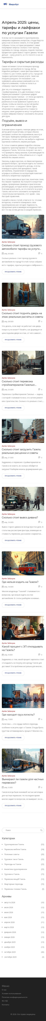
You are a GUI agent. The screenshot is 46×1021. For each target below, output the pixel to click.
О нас (4, 989)
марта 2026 (24, 927)
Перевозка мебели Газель (24, 849)
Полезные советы (24, 854)
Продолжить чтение (13, 272)
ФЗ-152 (5, 1001)
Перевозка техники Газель (24, 889)
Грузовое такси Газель (24, 859)
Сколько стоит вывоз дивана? (20, 517)
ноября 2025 (24, 947)
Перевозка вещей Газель (24, 879)
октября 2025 (24, 952)
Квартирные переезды (24, 884)
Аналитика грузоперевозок (24, 869)
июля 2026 (24, 907)
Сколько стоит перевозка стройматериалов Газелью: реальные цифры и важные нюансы (19, 383)
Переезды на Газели (24, 864)
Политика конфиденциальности (14, 997)
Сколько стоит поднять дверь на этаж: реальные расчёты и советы (22, 315)
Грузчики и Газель (24, 874)
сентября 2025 (24, 957)
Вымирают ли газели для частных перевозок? (23, 781)
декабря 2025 (24, 942)
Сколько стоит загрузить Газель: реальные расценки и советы (21, 451)
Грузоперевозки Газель (24, 844)
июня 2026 (24, 912)
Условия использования (11, 993)
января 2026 (24, 937)
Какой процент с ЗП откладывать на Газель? (22, 648)
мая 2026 (24, 917)
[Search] (41, 830)
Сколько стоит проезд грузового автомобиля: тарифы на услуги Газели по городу (22, 247)
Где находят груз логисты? (18, 714)
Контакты (5, 1004)
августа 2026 (24, 902)
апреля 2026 (24, 922)
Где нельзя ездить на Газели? (20, 581)
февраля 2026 (24, 932)
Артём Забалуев (8, 242)
